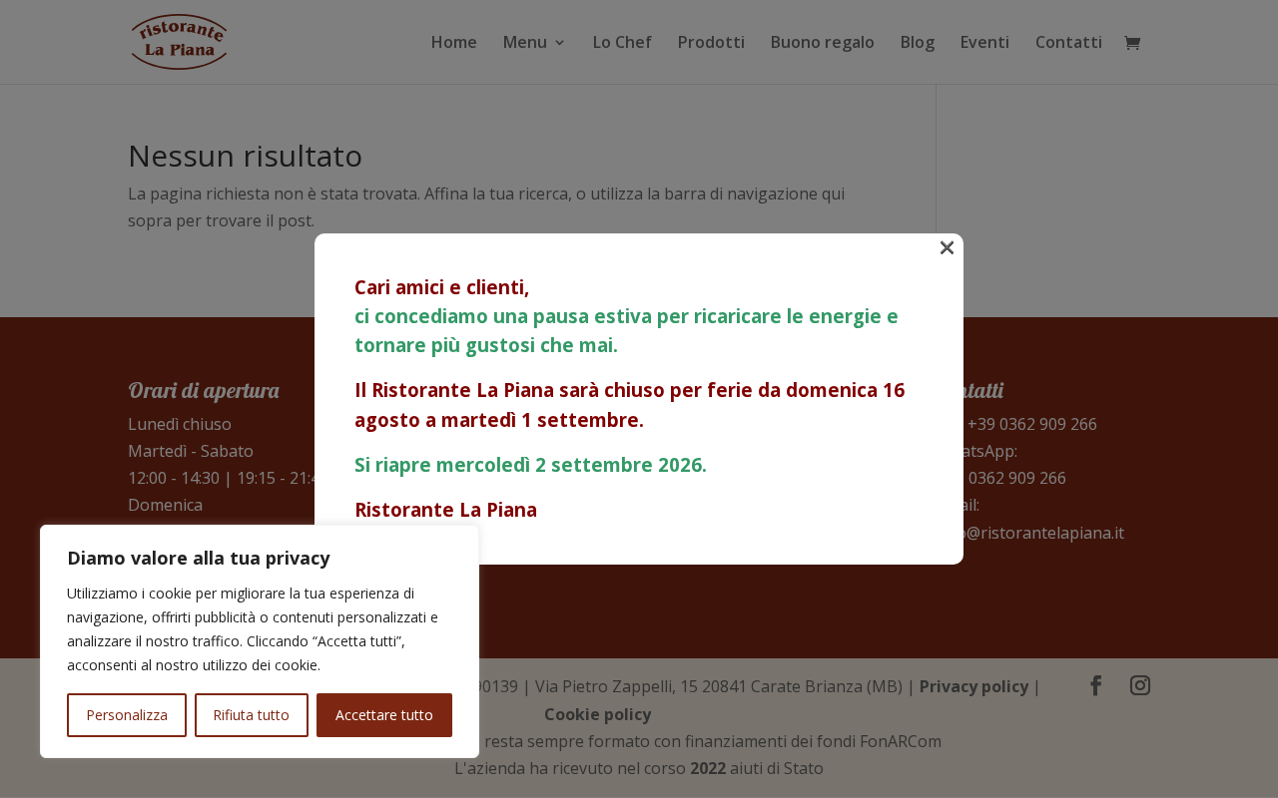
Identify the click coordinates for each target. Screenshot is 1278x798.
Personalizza (127, 714)
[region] (259, 641)
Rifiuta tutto (251, 714)
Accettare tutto (384, 714)
